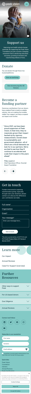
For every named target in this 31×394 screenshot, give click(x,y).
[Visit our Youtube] (4, 328)
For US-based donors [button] (10, 295)
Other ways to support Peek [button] (10, 287)
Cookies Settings (15, 382)
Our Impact (6, 256)
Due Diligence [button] (7, 301)
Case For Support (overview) (13, 266)
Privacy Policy (13, 239)
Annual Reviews (8, 261)
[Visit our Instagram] (23, 322)
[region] (15, 382)
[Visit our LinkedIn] (4, 322)
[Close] (29, 373)
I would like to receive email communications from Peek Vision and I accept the (15, 354)
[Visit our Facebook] (17, 322)
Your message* (8, 218)
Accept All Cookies (15, 391)
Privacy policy (20, 355)
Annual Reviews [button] (8, 308)
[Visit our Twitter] (10, 322)
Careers (4, 366)
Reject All (15, 386)
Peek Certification (8, 371)
